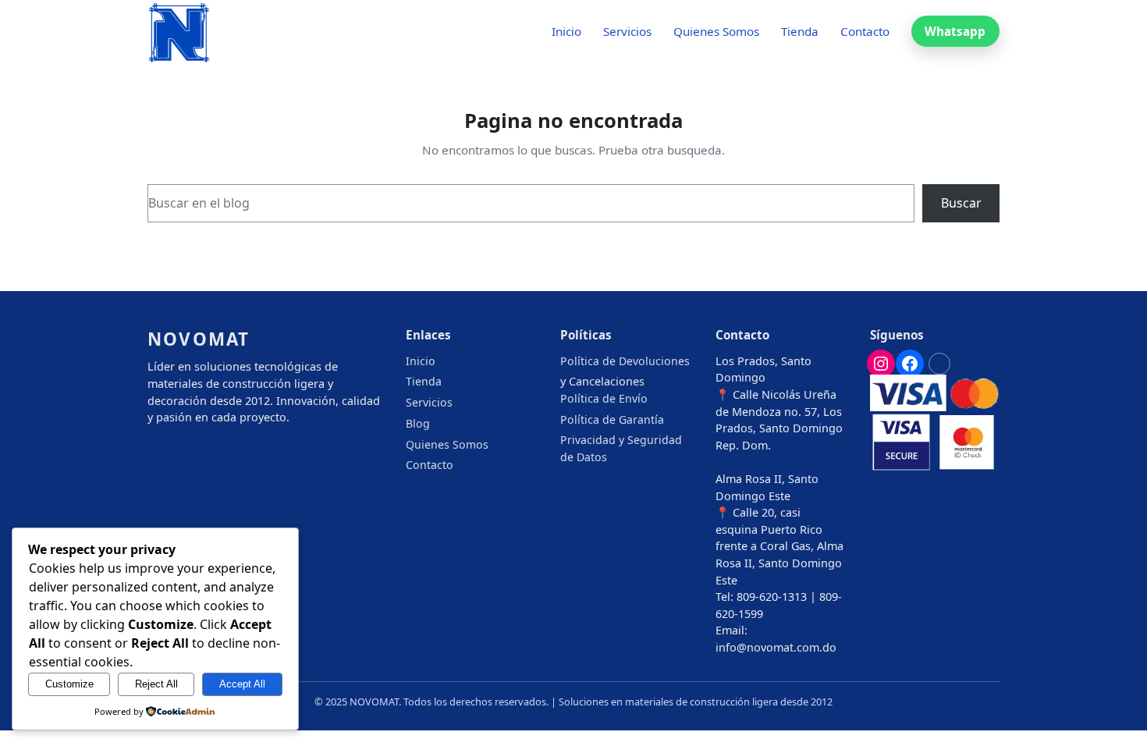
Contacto (429, 464)
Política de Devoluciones (625, 360)
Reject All (156, 684)
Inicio (420, 360)
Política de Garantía (612, 419)
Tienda (424, 381)
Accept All (242, 684)
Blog (418, 423)
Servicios (429, 402)
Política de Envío (604, 398)
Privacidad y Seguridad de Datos (621, 448)
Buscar (961, 202)
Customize (69, 684)
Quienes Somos (447, 444)
